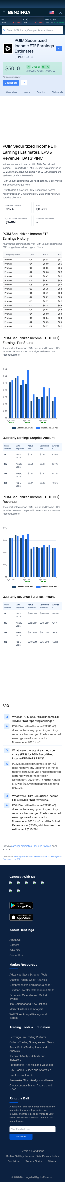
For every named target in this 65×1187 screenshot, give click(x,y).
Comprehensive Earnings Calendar (30, 985)
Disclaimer (14, 1161)
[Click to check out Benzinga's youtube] (43, 886)
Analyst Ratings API (52, 856)
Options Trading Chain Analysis (28, 979)
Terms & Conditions (32, 1151)
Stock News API (35, 856)
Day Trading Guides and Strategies (30, 1070)
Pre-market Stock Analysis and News (31, 1080)
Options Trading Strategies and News (32, 1042)
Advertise (15, 950)
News (27, 92)
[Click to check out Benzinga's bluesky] (11, 894)
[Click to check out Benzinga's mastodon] (19, 894)
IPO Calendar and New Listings (28, 1004)
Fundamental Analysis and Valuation (31, 1064)
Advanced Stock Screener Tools (28, 974)
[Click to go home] (19, 12)
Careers (14, 944)
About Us (15, 939)
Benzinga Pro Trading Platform (28, 1037)
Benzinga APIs (20, 856)
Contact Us (16, 955)
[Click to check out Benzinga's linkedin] (27, 886)
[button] (51, 12)
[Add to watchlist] (59, 48)
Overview (11, 92)
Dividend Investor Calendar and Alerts (32, 990)
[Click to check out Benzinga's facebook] (11, 886)
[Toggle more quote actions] (23, 83)
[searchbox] (35, 30)
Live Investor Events (21, 1075)
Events (41, 92)
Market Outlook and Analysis (26, 1009)
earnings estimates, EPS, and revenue (31, 845)
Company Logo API (11, 859)
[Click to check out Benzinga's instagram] (19, 886)
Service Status (33, 1161)
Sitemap (52, 1161)
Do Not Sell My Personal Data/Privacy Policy (32, 1156)
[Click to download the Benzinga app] (21, 905)
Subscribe (21, 1136)
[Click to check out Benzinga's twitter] (35, 886)
